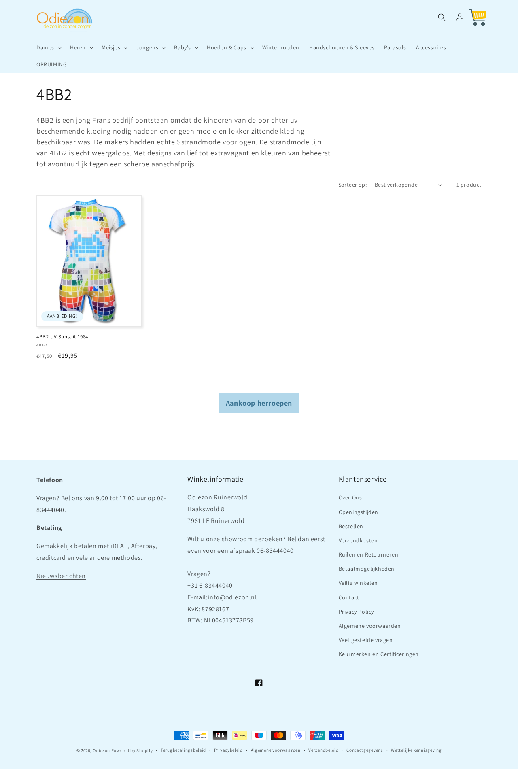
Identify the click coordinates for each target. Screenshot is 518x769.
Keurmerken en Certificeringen (379, 654)
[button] (48, 47)
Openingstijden (358, 512)
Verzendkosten (358, 540)
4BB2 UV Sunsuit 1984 (62, 337)
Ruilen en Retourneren (369, 554)
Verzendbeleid (323, 750)
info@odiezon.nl (232, 597)
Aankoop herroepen (259, 403)
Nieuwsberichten (61, 575)
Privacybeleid (228, 750)
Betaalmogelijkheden (367, 568)
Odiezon (101, 750)
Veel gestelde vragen (366, 640)
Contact (349, 597)
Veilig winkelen (358, 582)
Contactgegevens (364, 750)
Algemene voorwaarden (370, 625)
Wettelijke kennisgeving (416, 750)
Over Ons (350, 497)
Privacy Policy (356, 611)
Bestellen (351, 526)
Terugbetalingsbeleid (183, 750)
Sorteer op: (352, 184)
